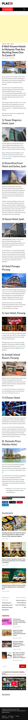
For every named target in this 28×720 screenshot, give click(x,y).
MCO (23, 497)
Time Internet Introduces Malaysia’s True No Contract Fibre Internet (19, 621)
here (18, 393)
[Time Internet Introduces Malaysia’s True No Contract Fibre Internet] (7, 619)
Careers (17, 716)
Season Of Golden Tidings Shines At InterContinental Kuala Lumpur (19, 633)
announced (6, 470)
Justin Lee (12, 58)
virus (10, 498)
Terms (12, 717)
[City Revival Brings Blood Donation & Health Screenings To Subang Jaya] (7, 642)
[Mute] (21, 688)
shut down (5, 498)
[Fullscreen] (24, 688)
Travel (12, 43)
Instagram (21, 488)
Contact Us (11, 716)
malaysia (19, 497)
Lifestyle (4, 43)
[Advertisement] (14, 29)
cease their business (7, 156)
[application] (14, 683)
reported (4, 93)
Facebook (13, 488)
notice (11, 250)
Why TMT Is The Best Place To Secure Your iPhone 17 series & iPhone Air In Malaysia (19, 655)
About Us (4, 716)
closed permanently (7, 291)
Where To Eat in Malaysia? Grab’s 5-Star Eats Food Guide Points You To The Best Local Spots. (13, 560)
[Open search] (24, 9)
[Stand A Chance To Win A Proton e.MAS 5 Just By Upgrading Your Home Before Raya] (14, 576)
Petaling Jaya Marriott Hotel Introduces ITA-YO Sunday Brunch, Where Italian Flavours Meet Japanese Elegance (14, 534)
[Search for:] (14, 666)
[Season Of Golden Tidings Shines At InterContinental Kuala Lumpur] (7, 630)
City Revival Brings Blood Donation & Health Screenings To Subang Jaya (18, 644)
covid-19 (9, 497)
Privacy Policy (5, 717)
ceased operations (19, 346)
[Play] (4, 688)
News (8, 43)
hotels (14, 497)
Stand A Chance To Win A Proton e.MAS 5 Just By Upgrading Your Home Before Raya (14, 586)
